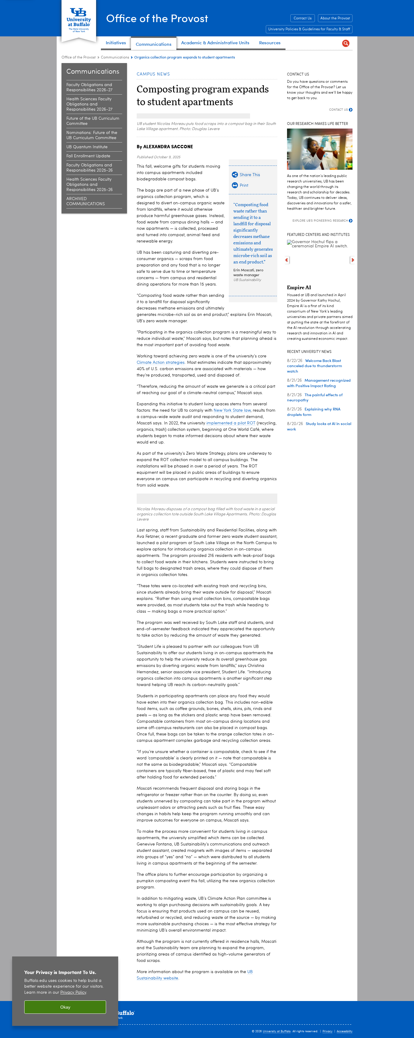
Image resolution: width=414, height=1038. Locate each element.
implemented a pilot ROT (230, 423)
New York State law (232, 410)
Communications (115, 57)
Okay (65, 1007)
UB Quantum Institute (87, 147)
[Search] (345, 43)
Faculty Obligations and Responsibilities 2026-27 (89, 87)
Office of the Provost (157, 17)
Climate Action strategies (161, 362)
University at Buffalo (277, 1031)
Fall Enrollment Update (88, 156)
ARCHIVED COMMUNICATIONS (85, 201)
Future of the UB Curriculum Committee (92, 121)
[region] (65, 991)
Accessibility (344, 1031)
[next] (353, 260)
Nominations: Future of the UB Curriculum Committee (91, 135)
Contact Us (303, 18)
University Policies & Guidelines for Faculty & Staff (309, 29)
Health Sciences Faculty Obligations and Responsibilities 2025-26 (89, 184)
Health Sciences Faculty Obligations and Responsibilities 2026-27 (89, 104)
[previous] (286, 260)
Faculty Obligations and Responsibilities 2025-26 (89, 167)
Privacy (327, 1031)
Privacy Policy (73, 992)
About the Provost (335, 18)
